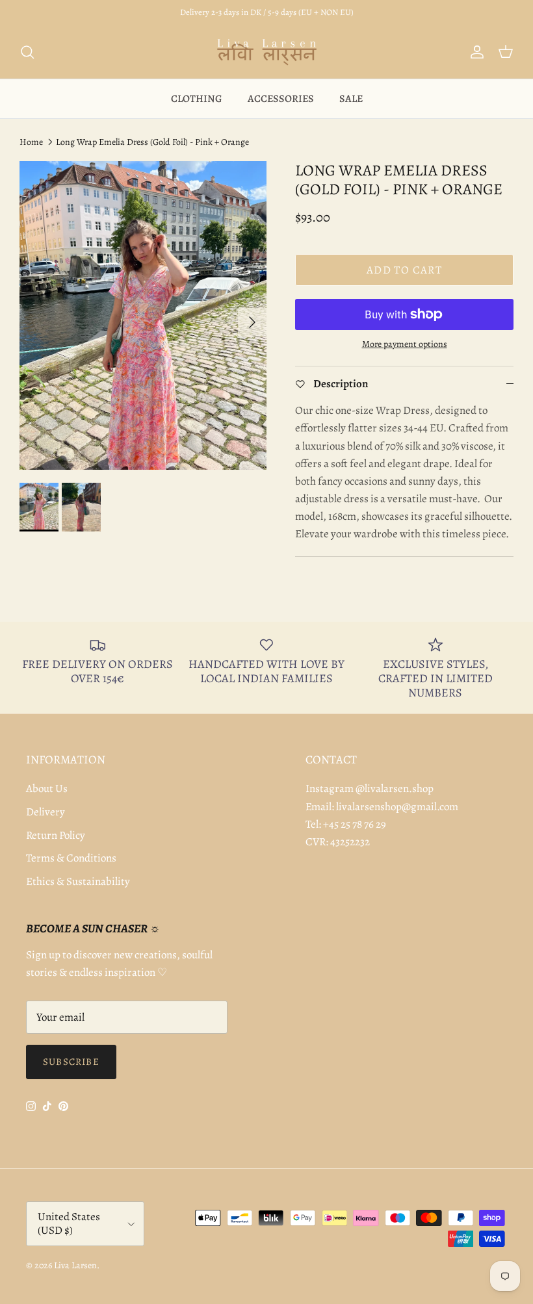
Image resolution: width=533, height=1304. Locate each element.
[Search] (27, 52)
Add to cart (404, 269)
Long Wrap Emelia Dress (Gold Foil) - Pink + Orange (152, 142)
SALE (351, 99)
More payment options (404, 344)
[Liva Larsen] (266, 52)
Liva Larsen (75, 1265)
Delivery (45, 811)
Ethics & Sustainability (78, 881)
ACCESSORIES (281, 99)
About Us (47, 788)
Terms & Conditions (71, 857)
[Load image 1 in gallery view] (143, 315)
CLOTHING (196, 99)
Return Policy (55, 835)
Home (31, 142)
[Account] (474, 52)
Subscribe (71, 1061)
